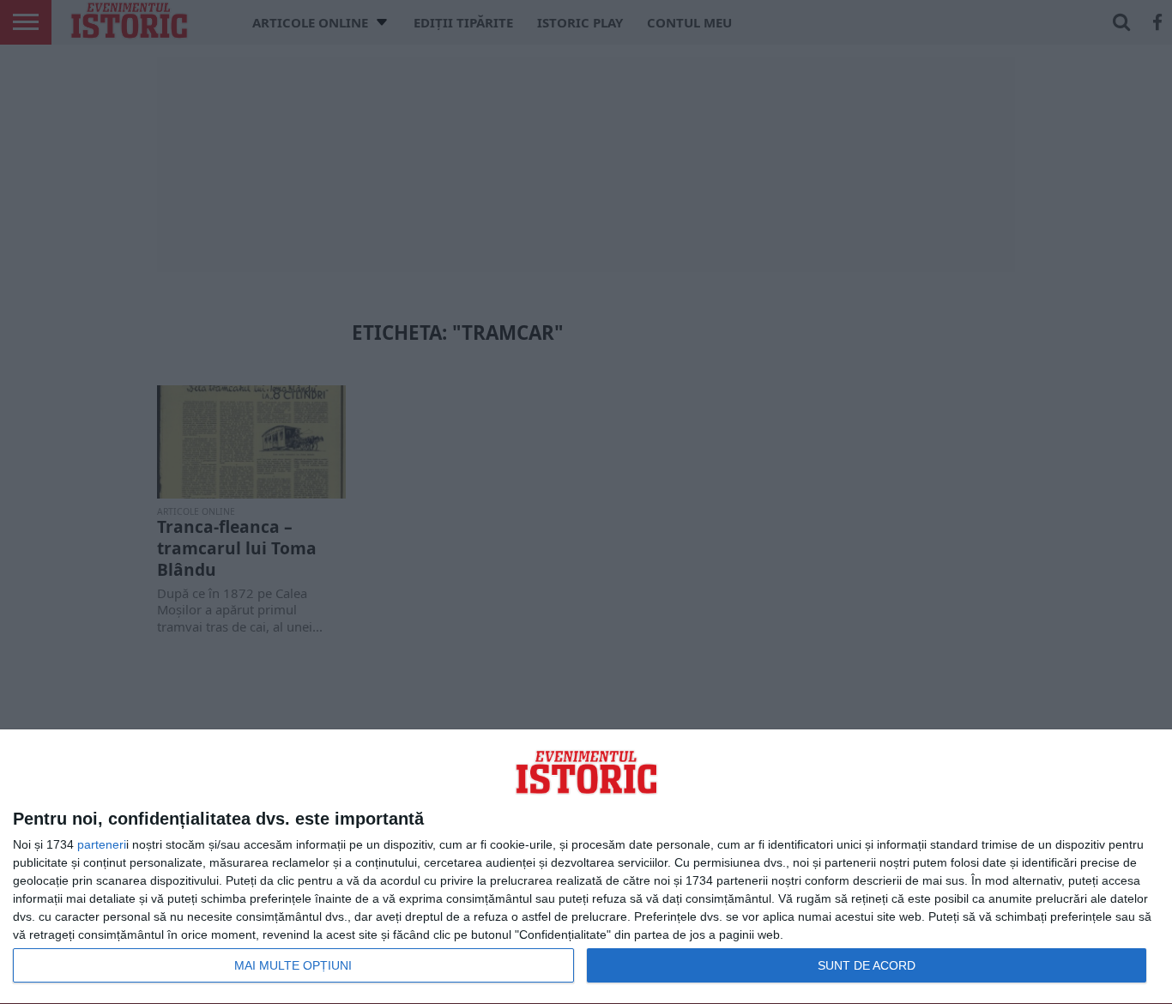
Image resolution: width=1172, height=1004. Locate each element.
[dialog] (586, 867)
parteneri (101, 844)
